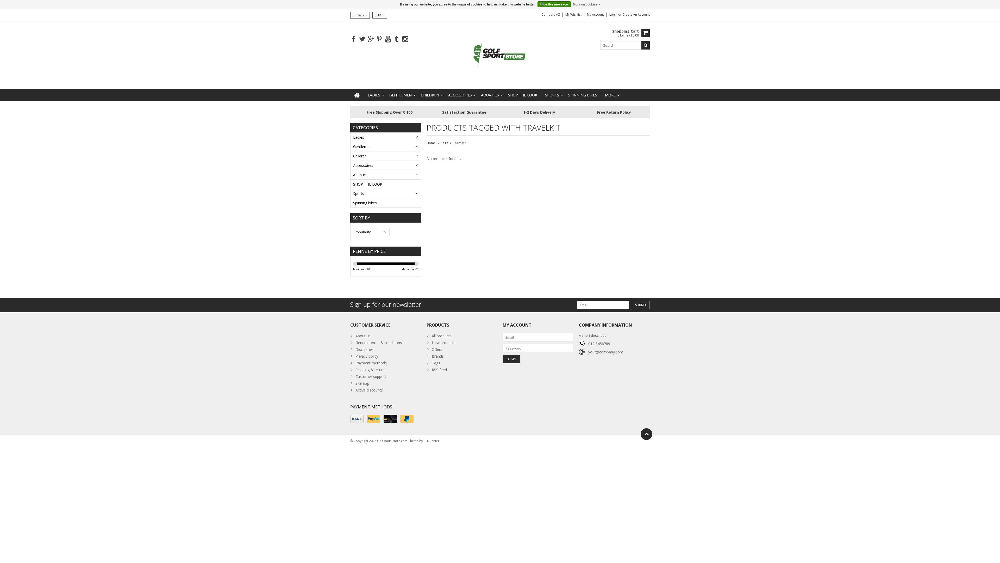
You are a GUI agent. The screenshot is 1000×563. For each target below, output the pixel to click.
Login (613, 14)
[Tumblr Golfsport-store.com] (396, 39)
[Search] (645, 45)
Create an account (636, 14)
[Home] (357, 95)
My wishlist (573, 14)
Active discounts (369, 390)
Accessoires (460, 95)
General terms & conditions (378, 342)
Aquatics (490, 95)
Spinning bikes (582, 95)
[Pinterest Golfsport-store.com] (379, 39)
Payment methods (371, 362)
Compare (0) (550, 14)
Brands (438, 356)
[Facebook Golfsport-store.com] (353, 39)
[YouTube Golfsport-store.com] (388, 39)
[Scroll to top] (646, 434)
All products (442, 335)
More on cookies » (586, 4)
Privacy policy (366, 356)
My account (595, 14)
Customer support (370, 376)
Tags (444, 143)
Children (430, 95)
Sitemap (362, 383)
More (610, 95)
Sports (552, 95)
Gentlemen (400, 95)
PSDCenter (431, 441)
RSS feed (439, 369)
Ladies (374, 95)
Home (431, 143)
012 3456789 (599, 343)
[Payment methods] (357, 419)
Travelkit (459, 143)
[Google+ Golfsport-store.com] (370, 39)
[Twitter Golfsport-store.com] (362, 39)
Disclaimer (364, 349)
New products (443, 342)
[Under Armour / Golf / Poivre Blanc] (500, 54)
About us (363, 335)
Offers (437, 349)
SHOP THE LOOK (522, 95)
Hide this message (554, 4)
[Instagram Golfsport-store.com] (405, 39)
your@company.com (605, 352)
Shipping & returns (370, 369)
